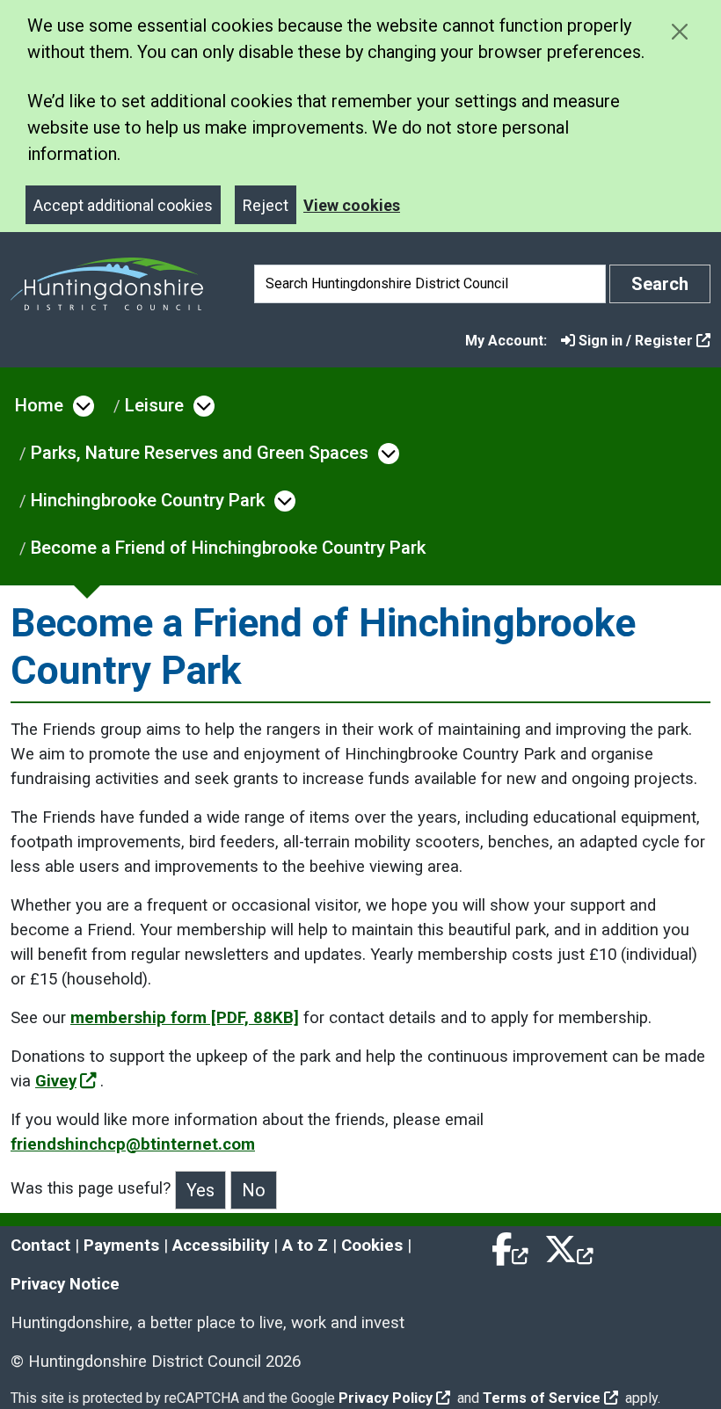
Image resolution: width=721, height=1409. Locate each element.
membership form (184, 1018)
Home (39, 405)
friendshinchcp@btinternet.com (133, 1144)
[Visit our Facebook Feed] (511, 1245)
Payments (121, 1245)
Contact (40, 1245)
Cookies (372, 1245)
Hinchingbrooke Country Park (148, 500)
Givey (55, 1081)
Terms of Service (542, 1398)
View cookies (351, 205)
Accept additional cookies (123, 205)
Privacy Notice (65, 1284)
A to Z (305, 1245)
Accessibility (220, 1245)
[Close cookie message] (679, 31)
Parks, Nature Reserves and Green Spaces (199, 452)
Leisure (154, 405)
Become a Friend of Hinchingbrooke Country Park (228, 547)
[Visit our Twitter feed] (569, 1245)
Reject (265, 205)
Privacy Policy (386, 1398)
